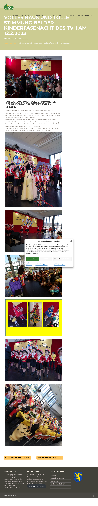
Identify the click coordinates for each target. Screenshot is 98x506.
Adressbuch (38, 15)
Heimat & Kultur (84, 15)
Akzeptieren (32, 259)
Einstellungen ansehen (62, 259)
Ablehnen (46, 259)
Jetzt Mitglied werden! (36, 486)
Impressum (54, 481)
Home (15, 15)
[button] (71, 241)
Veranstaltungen (54, 15)
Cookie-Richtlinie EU (58, 484)
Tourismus (70, 15)
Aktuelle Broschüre (57, 478)
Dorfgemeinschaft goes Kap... (17, 458)
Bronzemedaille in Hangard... (50, 458)
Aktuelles (25, 15)
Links (53, 487)
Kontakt (53, 475)
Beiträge (13, 43)
